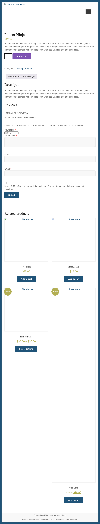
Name (7, 155)
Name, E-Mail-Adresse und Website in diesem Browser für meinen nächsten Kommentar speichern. (45, 187)
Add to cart (21, 56)
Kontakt (24, 519)
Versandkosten (34, 519)
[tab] (14, 76)
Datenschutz (59, 519)
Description (14, 76)
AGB (52, 519)
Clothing (19, 68)
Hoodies (28, 68)
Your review (10, 136)
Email (7, 169)
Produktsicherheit (72, 519)
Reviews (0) (29, 76)
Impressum (45, 519)
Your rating (10, 130)
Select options (26, 349)
